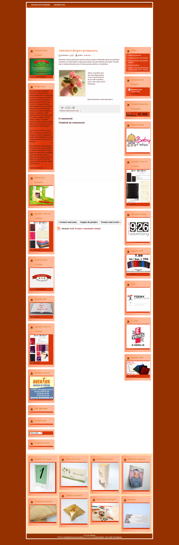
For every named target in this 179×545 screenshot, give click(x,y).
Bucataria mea (136, 90)
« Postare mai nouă (68, 222)
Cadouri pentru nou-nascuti (138, 58)
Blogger (93, 535)
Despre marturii (133, 65)
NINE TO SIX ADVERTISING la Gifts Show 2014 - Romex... (138, 69)
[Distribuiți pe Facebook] (73, 107)
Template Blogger (98, 537)
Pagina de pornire (40, 5)
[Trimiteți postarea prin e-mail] (62, 107)
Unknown (87, 55)
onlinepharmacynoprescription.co (74, 537)
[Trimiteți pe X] (71, 107)
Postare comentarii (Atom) (88, 229)
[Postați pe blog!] (68, 107)
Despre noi (59, 5)
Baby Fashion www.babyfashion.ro (53, 27)
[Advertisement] (89, 200)
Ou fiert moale (135, 91)
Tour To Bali (108, 537)
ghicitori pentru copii (72, 110)
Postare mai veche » (110, 222)
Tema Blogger (117, 537)
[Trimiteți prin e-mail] (66, 107)
